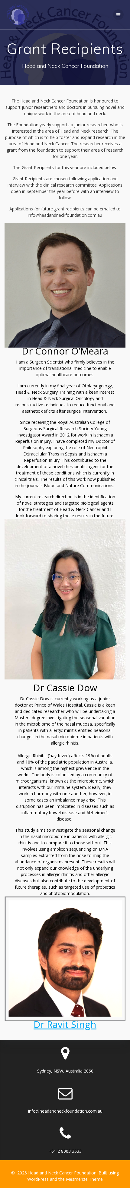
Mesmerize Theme (84, 1179)
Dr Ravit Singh (65, 1024)
